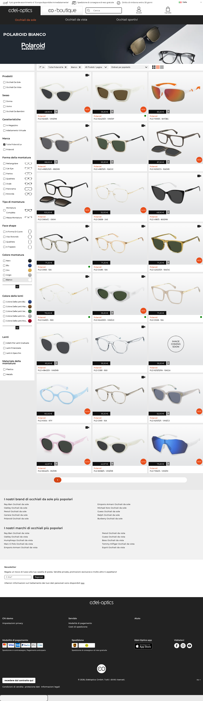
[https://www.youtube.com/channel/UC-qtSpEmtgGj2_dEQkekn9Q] (189, 646)
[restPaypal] (25, 645)
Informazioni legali (50, 687)
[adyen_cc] (4, 645)
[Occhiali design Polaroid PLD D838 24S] (120, 192)
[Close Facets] (17, 67)
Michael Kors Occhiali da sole (111, 508)
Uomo (9, 106)
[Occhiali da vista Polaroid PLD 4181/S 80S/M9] (176, 192)
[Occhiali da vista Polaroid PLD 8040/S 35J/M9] (64, 443)
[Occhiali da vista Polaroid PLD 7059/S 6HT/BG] (176, 91)
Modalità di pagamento (80, 623)
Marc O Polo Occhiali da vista (18, 544)
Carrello (168, 13)
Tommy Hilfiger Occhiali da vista (118, 544)
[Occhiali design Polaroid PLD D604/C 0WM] (64, 192)
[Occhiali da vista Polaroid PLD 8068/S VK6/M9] (120, 443)
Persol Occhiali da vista (113, 533)
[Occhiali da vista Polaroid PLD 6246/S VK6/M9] (64, 91)
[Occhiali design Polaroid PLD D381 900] (120, 343)
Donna (9, 101)
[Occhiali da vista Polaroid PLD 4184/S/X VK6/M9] (64, 343)
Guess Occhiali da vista (113, 536)
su (198, 679)
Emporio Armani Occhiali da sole (113, 504)
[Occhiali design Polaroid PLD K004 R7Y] (64, 393)
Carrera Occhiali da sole (15, 515)
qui (82, 583)
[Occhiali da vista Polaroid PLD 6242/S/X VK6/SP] (120, 91)
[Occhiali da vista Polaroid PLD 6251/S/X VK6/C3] (176, 393)
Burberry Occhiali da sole (109, 518)
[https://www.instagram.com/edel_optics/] (183, 646)
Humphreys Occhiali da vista (18, 540)
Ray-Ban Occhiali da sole (16, 504)
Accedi (139, 13)
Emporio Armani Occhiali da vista (20, 547)
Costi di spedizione (78, 627)
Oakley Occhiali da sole (15, 508)
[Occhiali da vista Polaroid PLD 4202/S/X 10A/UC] (176, 242)
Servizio (73, 618)
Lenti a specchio (13, 353)
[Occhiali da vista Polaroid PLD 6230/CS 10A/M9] (176, 141)
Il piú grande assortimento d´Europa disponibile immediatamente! (39, 2)
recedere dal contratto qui (18, 680)
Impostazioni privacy (12, 623)
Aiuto (137, 618)
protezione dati (32, 687)
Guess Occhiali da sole (108, 511)
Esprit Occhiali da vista (113, 547)
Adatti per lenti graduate (17, 343)
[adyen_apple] (34, 645)
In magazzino (12, 125)
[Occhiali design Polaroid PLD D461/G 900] (64, 292)
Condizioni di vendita (12, 687)
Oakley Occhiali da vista (16, 536)
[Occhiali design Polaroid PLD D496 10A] (120, 242)
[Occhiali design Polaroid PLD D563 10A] (64, 242)
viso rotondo (12, 237)
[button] (20, 10)
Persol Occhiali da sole (15, 511)
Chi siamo (7, 618)
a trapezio (11, 247)
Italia (184, 2)
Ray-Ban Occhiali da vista (16, 533)
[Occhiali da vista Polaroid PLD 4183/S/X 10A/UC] (120, 141)
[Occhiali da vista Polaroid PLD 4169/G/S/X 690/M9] (64, 141)
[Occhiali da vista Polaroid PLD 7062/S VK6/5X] (176, 443)
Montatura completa (11, 210)
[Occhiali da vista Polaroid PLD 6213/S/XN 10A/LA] (176, 343)
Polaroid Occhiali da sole (16, 518)
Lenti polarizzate (13, 348)
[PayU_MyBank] (40, 645)
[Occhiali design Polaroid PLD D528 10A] (176, 292)
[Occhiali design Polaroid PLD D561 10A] (120, 393)
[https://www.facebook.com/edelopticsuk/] (176, 646)
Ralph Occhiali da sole (108, 515)
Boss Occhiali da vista (113, 540)
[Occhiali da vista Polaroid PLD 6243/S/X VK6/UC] (120, 292)
